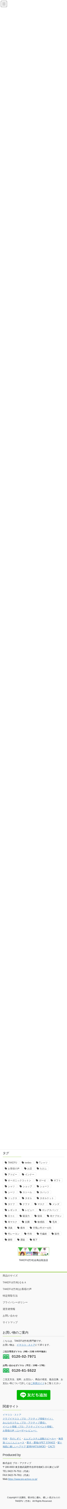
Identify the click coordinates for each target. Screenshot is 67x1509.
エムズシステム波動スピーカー (40, 1438)
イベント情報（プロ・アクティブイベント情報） (28, 1426)
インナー (29, 1174)
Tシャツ (43, 1162)
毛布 (54, 1222)
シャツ (11, 1186)
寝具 (40, 1216)
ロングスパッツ (50, 1210)
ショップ (27, 1186)
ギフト (57, 1180)
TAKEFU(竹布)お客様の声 (17, 1289)
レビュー (29, 1210)
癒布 (22, 1228)
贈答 (10, 1239)
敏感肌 (41, 1222)
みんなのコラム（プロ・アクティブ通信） (25, 1422)
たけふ (43, 1168)
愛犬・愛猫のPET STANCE (41, 1442)
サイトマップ (10, 1322)
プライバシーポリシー (15, 1302)
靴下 (35, 1239)
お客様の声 (13, 1168)
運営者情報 (9, 1309)
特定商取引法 (10, 1295)
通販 (22, 1239)
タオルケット (47, 1198)
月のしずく (15, 1438)
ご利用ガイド (37, 1383)
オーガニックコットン (19, 1180)
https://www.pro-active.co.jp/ (22, 1479)
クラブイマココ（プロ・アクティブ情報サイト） (28, 1418)
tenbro (28, 1162)
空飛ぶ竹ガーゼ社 (42, 1228)
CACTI (51, 1446)
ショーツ (44, 1186)
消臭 (10, 1228)
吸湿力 (26, 1216)
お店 (29, 1168)
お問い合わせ (10, 1315)
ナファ (26, 1204)
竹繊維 (43, 1233)
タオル (28, 1198)
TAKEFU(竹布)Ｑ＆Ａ (14, 1282)
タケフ (11, 1204)
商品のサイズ (10, 1275)
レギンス (12, 1210)
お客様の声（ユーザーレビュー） (20, 1430)
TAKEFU (12, 1162)
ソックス (12, 1198)
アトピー (12, 1174)
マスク (41, 1204)
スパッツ (44, 1192)
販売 (57, 1233)
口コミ (11, 1216)
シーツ (11, 1192)
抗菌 (27, 1222)
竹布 (29, 1233)
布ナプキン (56, 1216)
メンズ (55, 1204)
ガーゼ (42, 1180)
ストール (27, 1192)
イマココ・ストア (26, 1344)
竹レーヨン (13, 1233)
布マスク (12, 1222)
